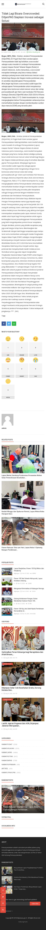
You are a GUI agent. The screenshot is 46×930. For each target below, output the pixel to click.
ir (14, 583)
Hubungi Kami (23, 922)
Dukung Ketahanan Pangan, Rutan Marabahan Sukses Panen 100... (25, 600)
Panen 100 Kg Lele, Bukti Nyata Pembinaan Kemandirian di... (29, 610)
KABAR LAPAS (7, 752)
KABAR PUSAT (7, 52)
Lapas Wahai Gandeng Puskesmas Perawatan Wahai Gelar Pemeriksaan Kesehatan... (22, 476)
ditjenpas (16, 573)
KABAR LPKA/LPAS (9, 772)
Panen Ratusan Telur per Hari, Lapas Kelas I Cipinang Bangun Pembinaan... (22, 549)
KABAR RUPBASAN (9, 764)
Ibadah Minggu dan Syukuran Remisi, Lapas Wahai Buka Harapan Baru (23, 513)
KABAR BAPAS (7, 760)
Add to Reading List (34, 52)
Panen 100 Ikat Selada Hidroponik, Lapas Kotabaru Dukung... (28, 580)
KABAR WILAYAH (8, 748)
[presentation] (36, 788)
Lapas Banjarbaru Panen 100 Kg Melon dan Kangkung (29, 569)
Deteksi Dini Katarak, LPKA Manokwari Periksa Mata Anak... (28, 878)
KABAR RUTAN (7, 756)
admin (4, 428)
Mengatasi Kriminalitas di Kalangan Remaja (29, 589)
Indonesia (7, 911)
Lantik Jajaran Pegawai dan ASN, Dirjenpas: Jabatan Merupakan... (20, 724)
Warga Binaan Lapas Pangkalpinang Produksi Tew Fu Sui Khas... (28, 869)
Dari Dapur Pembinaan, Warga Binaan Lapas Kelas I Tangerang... (28, 888)
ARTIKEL (5, 768)
